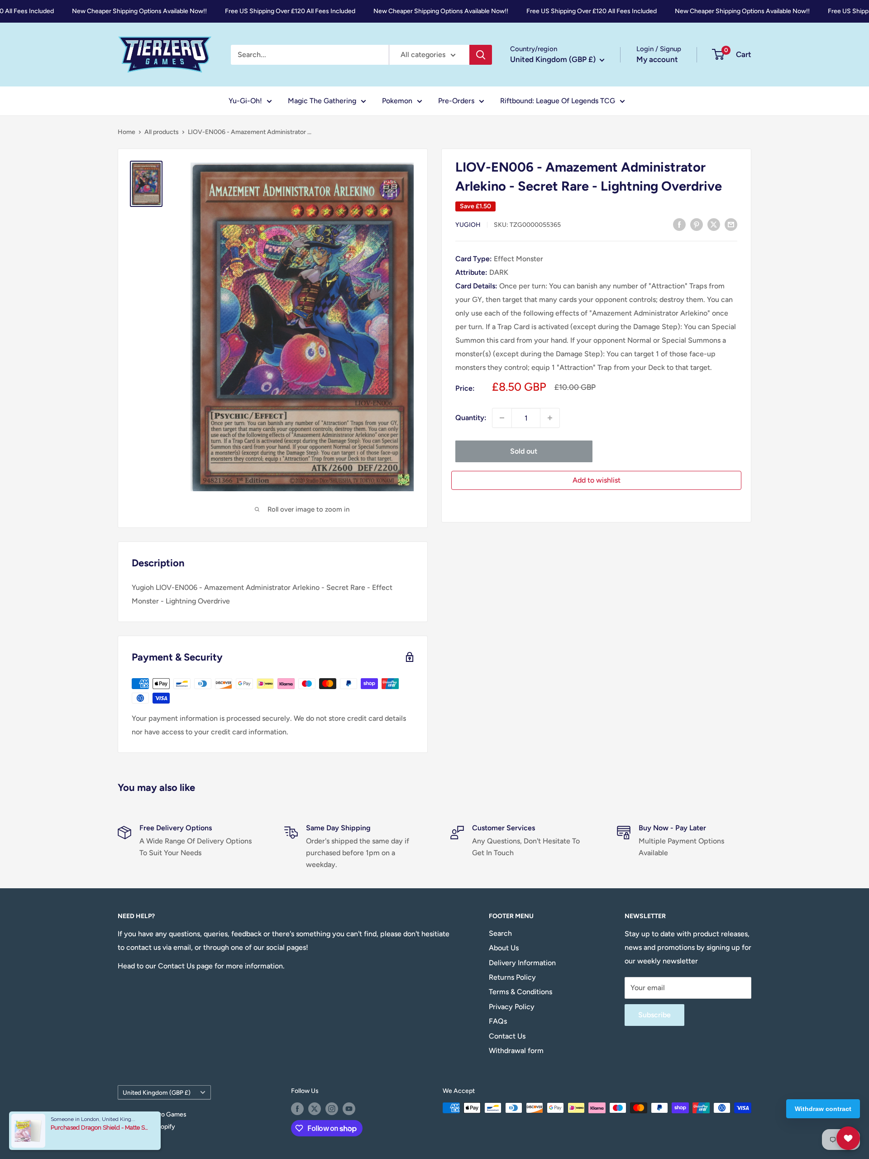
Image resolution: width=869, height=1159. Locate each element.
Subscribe (654, 1015)
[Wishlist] (848, 1138)
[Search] (480, 55)
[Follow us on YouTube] (349, 1108)
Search (500, 933)
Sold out (523, 451)
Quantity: (471, 417)
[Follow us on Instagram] (331, 1108)
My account (657, 59)
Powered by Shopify (146, 1126)
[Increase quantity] (549, 417)
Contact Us (507, 1036)
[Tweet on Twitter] (713, 224)
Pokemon (397, 100)
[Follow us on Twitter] (314, 1108)
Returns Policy (512, 977)
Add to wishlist (597, 480)
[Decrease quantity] (501, 417)
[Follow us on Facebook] (297, 1108)
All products (161, 132)
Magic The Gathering (322, 100)
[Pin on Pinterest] (696, 224)
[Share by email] (731, 224)
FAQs (498, 1021)
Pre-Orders (456, 100)
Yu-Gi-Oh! (245, 100)
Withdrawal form (516, 1050)
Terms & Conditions (520, 991)
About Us (504, 947)
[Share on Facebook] (679, 224)
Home (126, 132)
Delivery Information (522, 962)
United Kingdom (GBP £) (157, 1092)
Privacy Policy (512, 1006)
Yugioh (468, 225)
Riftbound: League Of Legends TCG (557, 100)
